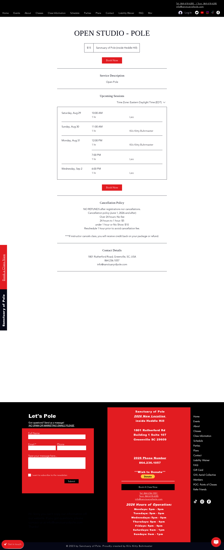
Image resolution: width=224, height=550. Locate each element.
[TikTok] (213, 12)
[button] (148, 476)
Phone (60, 444)
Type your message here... (42, 456)
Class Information (201, 436)
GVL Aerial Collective (201, 474)
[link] (112, 60)
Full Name (34, 433)
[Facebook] (218, 12)
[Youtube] (202, 12)
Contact (197, 455)
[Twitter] (197, 12)
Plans (196, 450)
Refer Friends (199, 489)
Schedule (198, 440)
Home (196, 416)
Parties (196, 445)
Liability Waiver (201, 460)
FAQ (195, 465)
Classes (197, 431)
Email (31, 444)
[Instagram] (207, 12)
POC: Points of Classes (201, 484)
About (196, 426)
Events (196, 421)
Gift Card (198, 470)
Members (198, 479)
